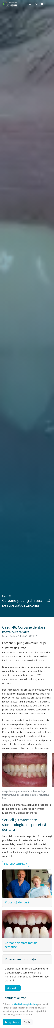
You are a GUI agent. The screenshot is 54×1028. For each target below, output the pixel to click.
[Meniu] (48, 4)
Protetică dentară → (15, 863)
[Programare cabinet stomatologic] (42, 4)
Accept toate (12, 1022)
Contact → (13, 987)
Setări (27, 1022)
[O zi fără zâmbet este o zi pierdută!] (10, 4)
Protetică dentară (17, 902)
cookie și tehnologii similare (24, 1004)
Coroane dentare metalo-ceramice (22, 945)
